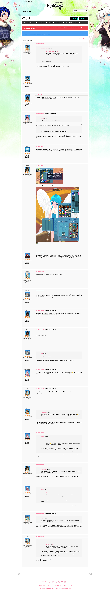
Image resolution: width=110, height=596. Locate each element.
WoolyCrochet (27, 369)
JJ (27, 388)
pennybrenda (27, 94)
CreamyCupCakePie (45, 48)
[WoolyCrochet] (27, 373)
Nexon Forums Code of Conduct (51, 32)
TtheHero (27, 513)
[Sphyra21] (27, 294)
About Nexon (68, 588)
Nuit (27, 310)
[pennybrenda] (27, 98)
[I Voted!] (29, 50)
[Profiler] (29, 259)
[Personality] (29, 153)
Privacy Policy (55, 588)
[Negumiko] (27, 411)
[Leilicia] (27, 78)
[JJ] (27, 392)
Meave (27, 252)
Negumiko (27, 407)
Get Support (48, 588)
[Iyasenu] (27, 47)
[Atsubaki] (27, 275)
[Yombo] (27, 150)
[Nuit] (27, 314)
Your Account (42, 588)
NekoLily (27, 113)
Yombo (27, 146)
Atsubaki (27, 271)
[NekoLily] (27, 117)
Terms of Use (62, 588)
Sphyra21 (27, 290)
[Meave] (27, 255)
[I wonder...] (27, 153)
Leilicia (27, 74)
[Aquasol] (27, 169)
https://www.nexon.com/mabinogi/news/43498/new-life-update (65, 22)
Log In (74, 18)
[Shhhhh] (27, 50)
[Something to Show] (25, 50)
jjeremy (42, 518)
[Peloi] (37, 242)
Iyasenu (27, 43)
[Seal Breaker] (29, 278)
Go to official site (26, 1)
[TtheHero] (27, 517)
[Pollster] (29, 82)
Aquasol (27, 165)
